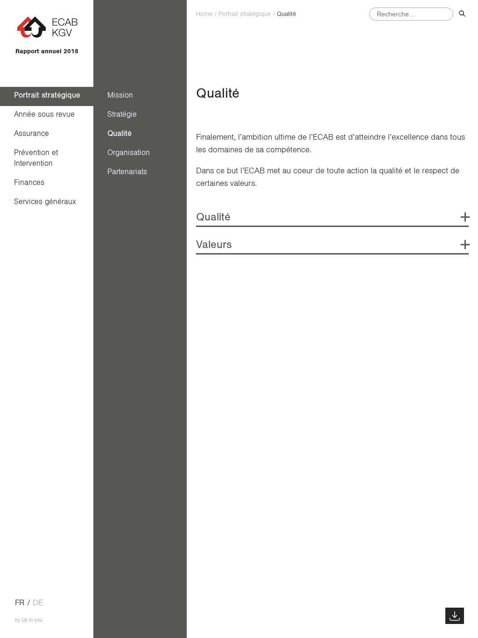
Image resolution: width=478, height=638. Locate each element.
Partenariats (127, 172)
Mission (120, 95)
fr (20, 603)
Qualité (119, 133)
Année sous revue (44, 114)
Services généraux (45, 202)
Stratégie (122, 114)
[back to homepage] (46, 37)
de (38, 603)
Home (204, 14)
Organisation (128, 152)
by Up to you (28, 620)
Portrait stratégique (47, 95)
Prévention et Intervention (38, 158)
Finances (29, 182)
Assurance (31, 133)
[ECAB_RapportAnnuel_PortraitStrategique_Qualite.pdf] (454, 616)
